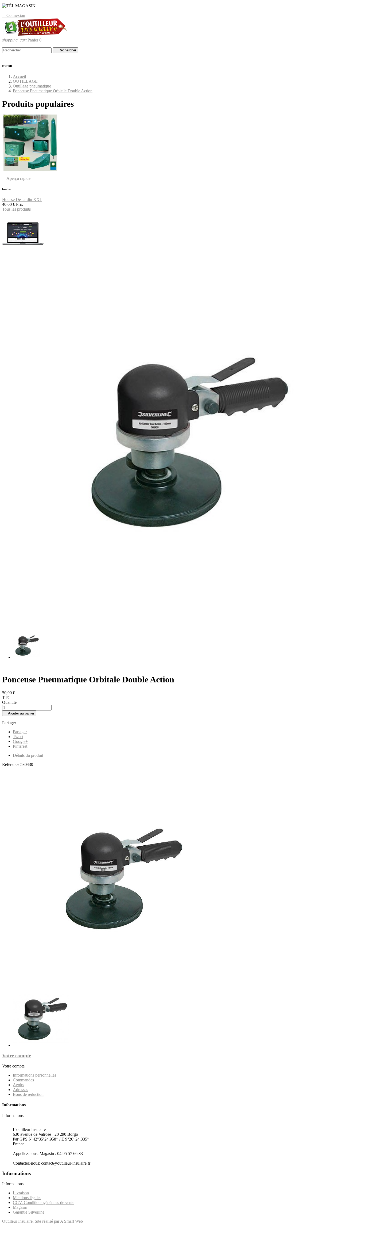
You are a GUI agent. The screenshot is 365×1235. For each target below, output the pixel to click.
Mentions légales (27, 1197)
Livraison (21, 1193)
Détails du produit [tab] (28, 755)
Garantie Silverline (28, 1212)
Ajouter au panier (19, 713)
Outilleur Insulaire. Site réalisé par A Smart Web (42, 1221)
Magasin (20, 1207)
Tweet (18, 736)
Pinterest (20, 746)
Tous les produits (18, 209)
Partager (20, 731)
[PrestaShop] (23, 254)
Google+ (20, 741)
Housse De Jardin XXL (22, 199)
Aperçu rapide (16, 178)
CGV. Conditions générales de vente (43, 1202)
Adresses (20, 1089)
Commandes (23, 1080)
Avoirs (18, 1084)
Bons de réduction (28, 1094)
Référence (11, 764)
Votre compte (16, 1055)
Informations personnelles (34, 1075)
